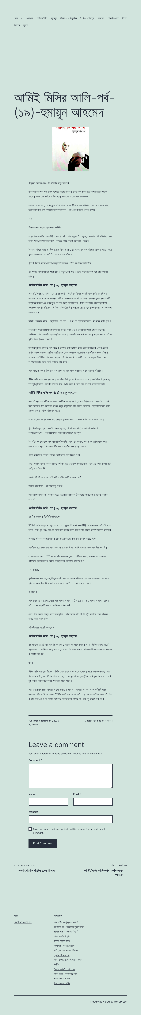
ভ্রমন (25, 25)
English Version (23, 922)
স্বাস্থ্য (54, 18)
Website (33, 811)
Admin (35, 724)
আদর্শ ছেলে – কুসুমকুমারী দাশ (65, 973)
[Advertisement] (70, 65)
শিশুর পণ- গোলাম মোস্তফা (64, 945)
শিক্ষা (124, 18)
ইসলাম (17, 25)
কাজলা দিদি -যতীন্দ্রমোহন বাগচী (66, 922)
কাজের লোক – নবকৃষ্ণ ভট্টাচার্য (66, 931)
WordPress (120, 1001)
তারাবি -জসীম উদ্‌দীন (62, 936)
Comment (35, 760)
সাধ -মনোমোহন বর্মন (62, 978)
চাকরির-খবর (113, 18)
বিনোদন (101, 18)
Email (77, 794)
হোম (16, 18)
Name (33, 794)
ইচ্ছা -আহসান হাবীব (62, 983)
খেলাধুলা (29, 18)
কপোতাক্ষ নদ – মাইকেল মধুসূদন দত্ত (68, 927)
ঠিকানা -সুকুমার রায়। (62, 941)
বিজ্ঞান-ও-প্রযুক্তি (68, 18)
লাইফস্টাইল (42, 18)
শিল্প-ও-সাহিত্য (87, 18)
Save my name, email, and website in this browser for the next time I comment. (69, 831)
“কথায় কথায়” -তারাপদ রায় (64, 969)
